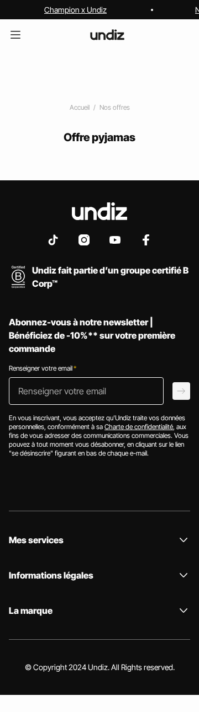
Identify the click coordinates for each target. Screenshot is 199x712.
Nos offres (115, 107)
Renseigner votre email (42, 368)
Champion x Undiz (75, 9)
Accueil (80, 107)
